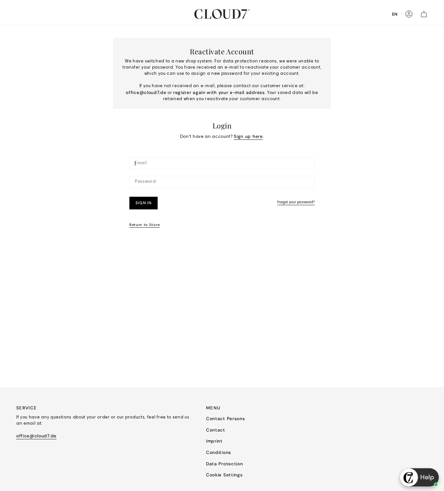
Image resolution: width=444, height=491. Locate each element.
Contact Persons (225, 418)
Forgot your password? (296, 202)
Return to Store (144, 224)
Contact (215, 430)
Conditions (218, 452)
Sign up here (248, 136)
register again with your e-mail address (219, 92)
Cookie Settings (224, 475)
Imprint (214, 441)
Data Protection (224, 464)
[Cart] (423, 14)
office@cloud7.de (146, 92)
